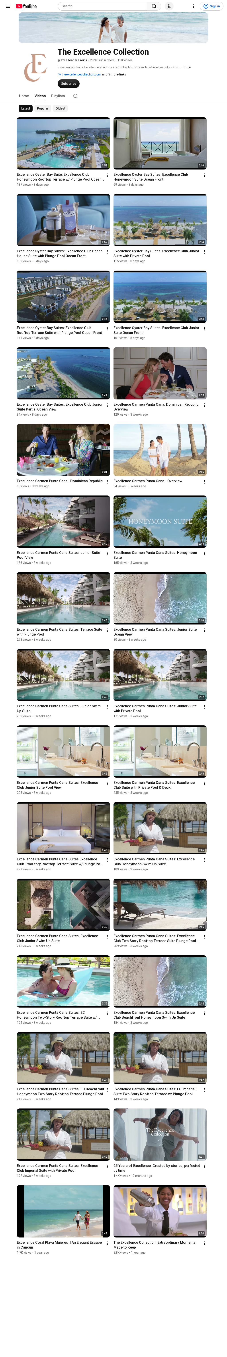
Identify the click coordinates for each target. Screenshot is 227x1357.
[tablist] (113, 96)
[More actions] (107, 175)
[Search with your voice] (169, 6)
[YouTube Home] (26, 6)
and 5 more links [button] (114, 74)
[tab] (24, 96)
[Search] (154, 6)
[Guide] (8, 6)
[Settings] (193, 6)
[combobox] (104, 6)
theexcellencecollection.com (81, 74)
